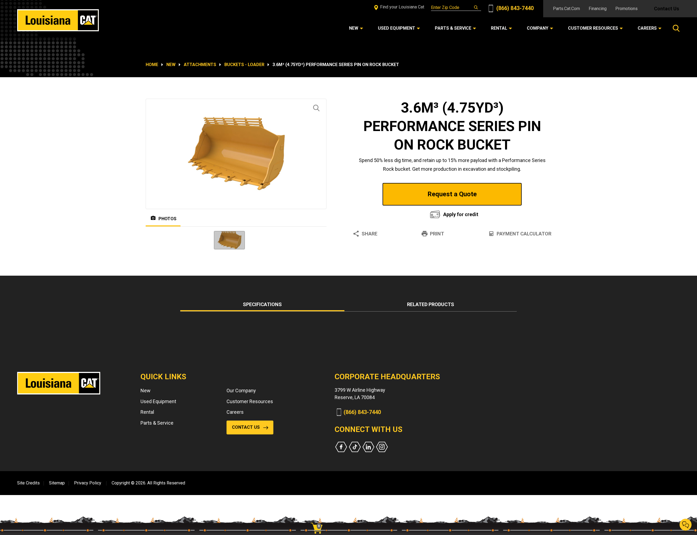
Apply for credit (460, 214)
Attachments (200, 64)
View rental (385, 213)
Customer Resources (250, 401)
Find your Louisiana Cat (401, 7)
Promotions (626, 8)
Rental (147, 412)
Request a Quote (452, 194)
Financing (598, 8)
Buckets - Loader (244, 64)
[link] (318, 519)
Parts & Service (156, 423)
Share (369, 234)
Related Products (430, 304)
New (171, 64)
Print (437, 234)
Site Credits (28, 483)
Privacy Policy (87, 483)
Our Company (241, 390)
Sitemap (57, 483)
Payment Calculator (524, 234)
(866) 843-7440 (514, 8)
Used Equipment (158, 401)
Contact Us (666, 8)
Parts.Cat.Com (566, 8)
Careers (235, 412)
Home (152, 64)
